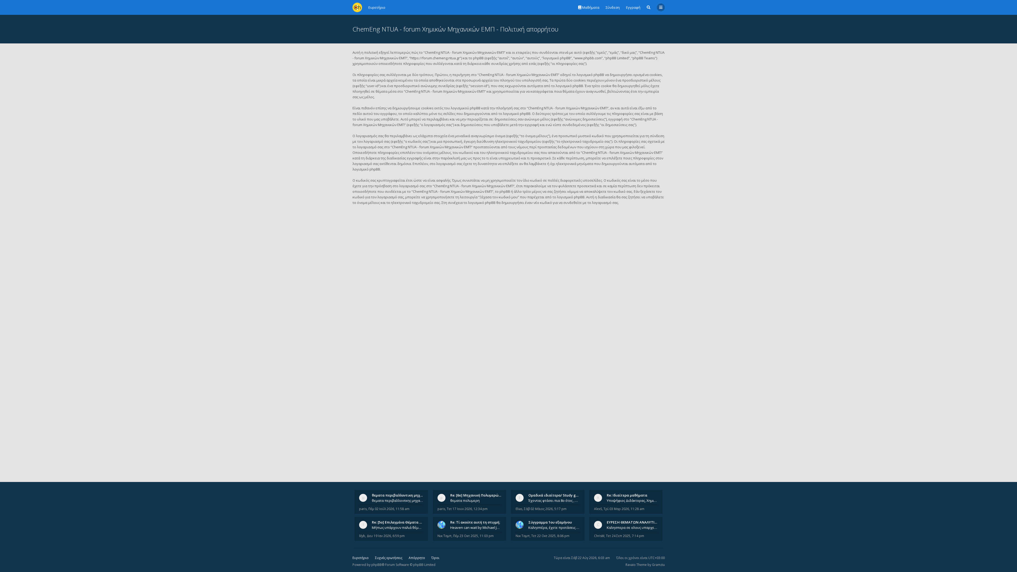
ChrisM (599, 536)
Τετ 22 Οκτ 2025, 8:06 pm (550, 536)
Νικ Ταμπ (445, 536)
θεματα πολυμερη (465, 500)
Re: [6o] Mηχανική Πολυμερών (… (477, 495)
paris (363, 509)
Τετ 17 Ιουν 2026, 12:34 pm (467, 509)
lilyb (362, 536)
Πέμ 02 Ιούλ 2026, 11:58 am (388, 509)
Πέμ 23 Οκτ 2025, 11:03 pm (473, 536)
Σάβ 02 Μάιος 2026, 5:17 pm (545, 509)
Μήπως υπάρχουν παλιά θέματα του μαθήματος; (397, 527)
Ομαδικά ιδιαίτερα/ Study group (556, 495)
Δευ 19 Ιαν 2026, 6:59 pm (386, 536)
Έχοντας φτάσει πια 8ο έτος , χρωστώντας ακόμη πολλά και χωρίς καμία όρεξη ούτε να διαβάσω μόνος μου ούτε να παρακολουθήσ (554, 500)
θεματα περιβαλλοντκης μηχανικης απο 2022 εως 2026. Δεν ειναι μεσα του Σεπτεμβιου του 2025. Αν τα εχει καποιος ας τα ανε (397, 500)
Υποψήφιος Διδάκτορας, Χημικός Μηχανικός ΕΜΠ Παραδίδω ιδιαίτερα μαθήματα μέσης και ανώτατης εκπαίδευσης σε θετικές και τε (632, 500)
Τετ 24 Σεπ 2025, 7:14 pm (625, 536)
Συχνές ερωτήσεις (388, 558)
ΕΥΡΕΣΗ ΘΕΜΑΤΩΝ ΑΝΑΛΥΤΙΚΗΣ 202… (639, 522)
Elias (519, 509)
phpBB (376, 564)
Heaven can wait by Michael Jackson (476, 527)
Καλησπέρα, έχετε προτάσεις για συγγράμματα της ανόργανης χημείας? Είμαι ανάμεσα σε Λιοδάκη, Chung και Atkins (554, 527)
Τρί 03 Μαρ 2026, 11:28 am (624, 509)
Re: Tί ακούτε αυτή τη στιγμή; (475, 522)
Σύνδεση (613, 7)
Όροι (435, 558)
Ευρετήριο (361, 558)
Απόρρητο (417, 558)
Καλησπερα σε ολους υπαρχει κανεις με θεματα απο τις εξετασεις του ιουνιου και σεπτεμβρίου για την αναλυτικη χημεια (632, 527)
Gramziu (658, 564)
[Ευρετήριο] (357, 7)
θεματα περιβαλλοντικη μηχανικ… (401, 495)
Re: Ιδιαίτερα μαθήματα (627, 495)
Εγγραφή (633, 7)
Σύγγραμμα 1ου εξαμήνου (550, 522)
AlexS (598, 509)
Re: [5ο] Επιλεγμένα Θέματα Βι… (398, 522)
